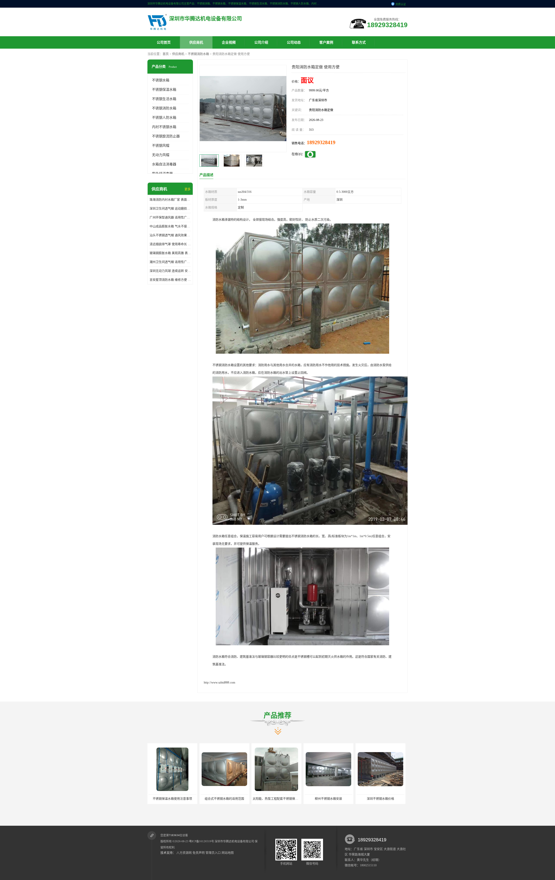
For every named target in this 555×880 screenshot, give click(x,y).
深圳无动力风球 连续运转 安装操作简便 (170, 270)
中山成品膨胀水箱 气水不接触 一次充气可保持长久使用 (170, 226)
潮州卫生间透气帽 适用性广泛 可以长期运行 (170, 262)
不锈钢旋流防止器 (166, 136)
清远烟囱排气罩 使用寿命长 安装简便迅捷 (170, 244)
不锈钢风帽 (160, 145)
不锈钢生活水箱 (164, 99)
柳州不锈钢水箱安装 (276, 798)
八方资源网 (184, 852)
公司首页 (164, 42)
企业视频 (229, 42)
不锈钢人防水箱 (164, 117)
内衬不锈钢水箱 (164, 127)
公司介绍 (261, 42)
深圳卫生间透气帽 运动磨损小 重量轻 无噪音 (170, 208)
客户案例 (326, 42)
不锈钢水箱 (160, 80)
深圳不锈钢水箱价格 (328, 798)
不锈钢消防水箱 (198, 54)
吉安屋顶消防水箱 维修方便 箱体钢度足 (170, 279)
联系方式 (359, 42)
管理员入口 (213, 852)
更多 (187, 189)
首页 (166, 54)
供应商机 (196, 42)
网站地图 (228, 852)
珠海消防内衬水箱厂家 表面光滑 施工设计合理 (170, 199)
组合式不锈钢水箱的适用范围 (172, 798)
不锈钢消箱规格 (380, 798)
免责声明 (199, 852)
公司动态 (294, 42)
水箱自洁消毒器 (164, 164)
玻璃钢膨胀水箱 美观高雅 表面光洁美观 (170, 253)
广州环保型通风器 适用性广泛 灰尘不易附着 (170, 217)
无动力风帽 (160, 155)
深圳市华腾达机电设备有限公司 (234, 841)
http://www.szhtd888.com (219, 682)
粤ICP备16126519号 (201, 841)
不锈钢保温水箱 (164, 89)
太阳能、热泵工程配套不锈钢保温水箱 (226, 798)
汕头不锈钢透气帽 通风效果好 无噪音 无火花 (170, 235)
